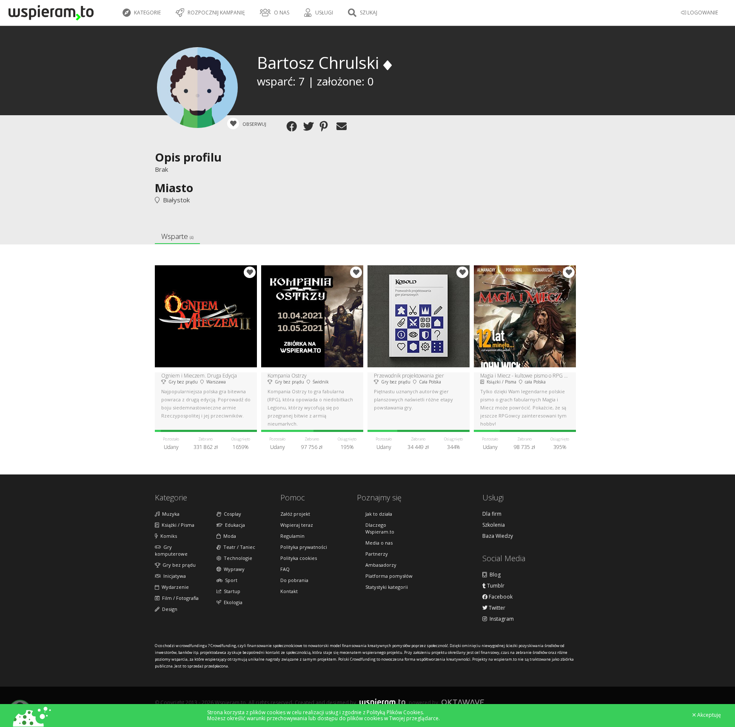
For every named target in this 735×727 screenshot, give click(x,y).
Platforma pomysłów (389, 576)
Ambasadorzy (380, 565)
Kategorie (147, 12)
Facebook (500, 597)
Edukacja (233, 525)
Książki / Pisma (176, 525)
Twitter (496, 608)
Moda (228, 536)
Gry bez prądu (178, 565)
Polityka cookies (298, 558)
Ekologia (231, 602)
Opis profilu (188, 157)
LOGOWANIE (702, 12)
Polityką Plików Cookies (395, 712)
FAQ (285, 569)
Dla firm (491, 514)
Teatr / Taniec (238, 547)
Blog (494, 574)
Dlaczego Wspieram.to (379, 528)
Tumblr (495, 585)
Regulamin (292, 536)
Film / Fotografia (179, 598)
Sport (229, 580)
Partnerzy (376, 554)
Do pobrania (294, 580)
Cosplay (231, 514)
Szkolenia (493, 525)
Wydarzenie (174, 587)
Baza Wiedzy (497, 536)
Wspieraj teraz (296, 525)
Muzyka (169, 514)
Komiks (167, 536)
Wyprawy (233, 569)
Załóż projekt (295, 514)
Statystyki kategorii (386, 587)
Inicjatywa (173, 576)
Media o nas (379, 543)
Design (168, 609)
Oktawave (463, 702)
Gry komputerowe (171, 550)
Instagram (500, 619)
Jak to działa (378, 514)
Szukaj (368, 12)
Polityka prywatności (303, 547)
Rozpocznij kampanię (215, 12)
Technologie (236, 558)
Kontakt (289, 591)
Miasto (174, 188)
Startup (230, 591)
